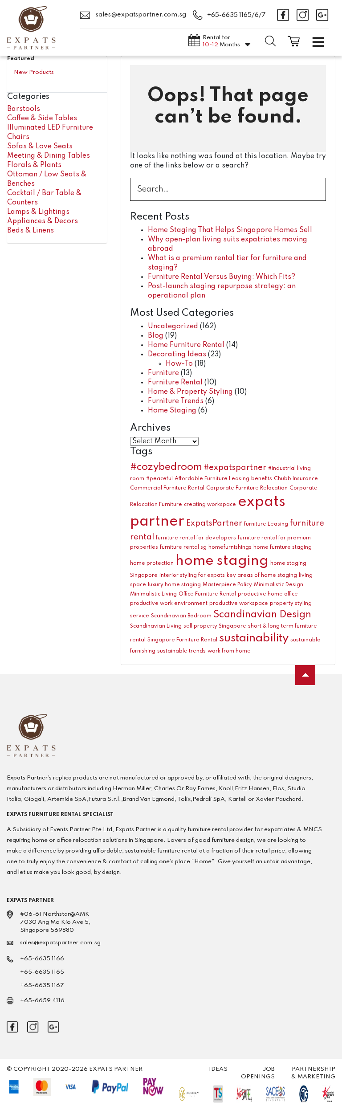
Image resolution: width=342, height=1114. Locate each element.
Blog (155, 335)
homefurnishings (230, 547)
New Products (34, 72)
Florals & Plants (34, 165)
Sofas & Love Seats (40, 146)
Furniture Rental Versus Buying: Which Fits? (221, 277)
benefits (261, 479)
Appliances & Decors (42, 221)
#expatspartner (235, 468)
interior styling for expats (192, 575)
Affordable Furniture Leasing (212, 479)
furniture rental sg (183, 547)
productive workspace (238, 603)
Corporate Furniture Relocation (247, 488)
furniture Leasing (266, 524)
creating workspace (210, 504)
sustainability (254, 638)
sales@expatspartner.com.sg (140, 15)
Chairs (18, 137)
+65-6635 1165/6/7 (236, 15)
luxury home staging (174, 585)
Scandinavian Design (262, 615)
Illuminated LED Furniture (50, 127)
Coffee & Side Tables (42, 118)
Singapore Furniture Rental (182, 640)
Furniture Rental (175, 382)
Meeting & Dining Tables (48, 155)
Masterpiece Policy (227, 585)
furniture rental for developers (196, 538)
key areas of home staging (262, 575)
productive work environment (169, 603)
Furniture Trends (176, 401)
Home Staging (172, 410)
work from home (229, 651)
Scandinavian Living (156, 626)
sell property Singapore (214, 626)
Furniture (163, 373)
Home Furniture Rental (186, 345)
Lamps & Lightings (38, 212)
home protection (152, 563)
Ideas (218, 1069)
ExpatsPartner (214, 523)
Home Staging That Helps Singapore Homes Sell (230, 230)
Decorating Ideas (177, 354)
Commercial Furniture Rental (167, 488)
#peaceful (159, 479)
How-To (179, 363)
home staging (222, 561)
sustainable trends (181, 651)
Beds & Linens (30, 230)
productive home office (268, 594)
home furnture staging (282, 547)
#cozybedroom (166, 467)
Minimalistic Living (153, 594)
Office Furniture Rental (207, 594)
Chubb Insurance (296, 479)
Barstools (23, 109)
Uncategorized (173, 326)
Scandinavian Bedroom (181, 616)
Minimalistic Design (278, 585)
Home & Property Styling (190, 392)
